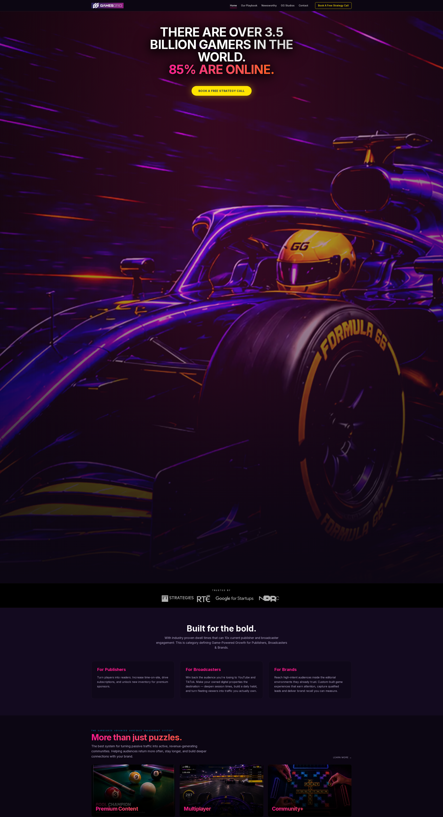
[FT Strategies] (177, 598)
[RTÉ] (203, 598)
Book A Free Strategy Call (333, 5)
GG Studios (288, 5)
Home (233, 5)
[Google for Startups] (235, 598)
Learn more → (342, 757)
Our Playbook (249, 5)
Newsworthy (269, 5)
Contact (303, 5)
